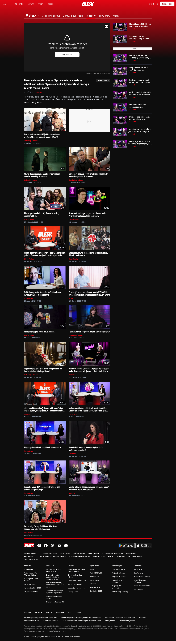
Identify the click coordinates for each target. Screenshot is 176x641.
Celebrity (18, 4)
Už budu (72, 375)
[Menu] (4, 3)
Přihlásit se (167, 4)
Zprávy (30, 4)
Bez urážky (28, 533)
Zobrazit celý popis (33, 102)
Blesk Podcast (29, 259)
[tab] (32, 16)
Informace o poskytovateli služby (97, 73)
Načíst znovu (67, 55)
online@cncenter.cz (31, 629)
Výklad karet (29, 335)
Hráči (71, 298)
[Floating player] (106, 26)
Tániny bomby (74, 219)
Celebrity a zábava (31, 141)
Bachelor (72, 493)
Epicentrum (28, 298)
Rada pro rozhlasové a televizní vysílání (134, 629)
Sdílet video (103, 80)
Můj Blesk (153, 4)
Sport (40, 4)
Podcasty (38, 92)
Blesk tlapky (73, 259)
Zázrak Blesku (29, 219)
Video (50, 4)
